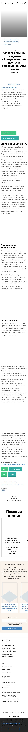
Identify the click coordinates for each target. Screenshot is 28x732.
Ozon (12, 474)
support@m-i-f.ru (7, 655)
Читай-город (15, 469)
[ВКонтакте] (13, 716)
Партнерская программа (8, 682)
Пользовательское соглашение (10, 699)
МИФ (4, 469)
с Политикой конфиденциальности (10, 723)
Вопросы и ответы (7, 667)
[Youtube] (10, 716)
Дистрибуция (5, 685)
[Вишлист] (21, 3)
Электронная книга (9, 138)
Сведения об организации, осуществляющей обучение (9, 696)
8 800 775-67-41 (8, 646)
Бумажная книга (8, 133)
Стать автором (6, 680)
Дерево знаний (6, 669)
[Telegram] (18, 716)
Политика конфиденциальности (10, 701)
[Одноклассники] (15, 716)
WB (4, 474)
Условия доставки (7, 672)
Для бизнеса (5, 687)
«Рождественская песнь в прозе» (13, 464)
